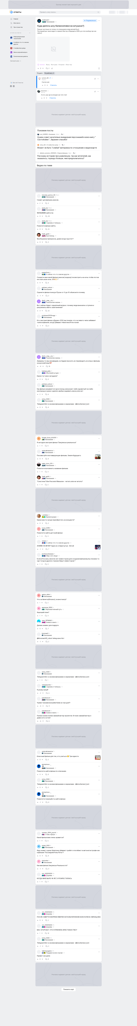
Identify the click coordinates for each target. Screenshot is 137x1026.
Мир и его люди (52, 553)
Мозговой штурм (52, 371)
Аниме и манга (51, 620)
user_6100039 (44, 132)
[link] (68, 197)
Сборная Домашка (62, 151)
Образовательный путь (53, 607)
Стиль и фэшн (50, 832)
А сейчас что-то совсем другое (57, 272)
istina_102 (42, 142)
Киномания (50, 22)
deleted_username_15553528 (48, 151)
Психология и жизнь (53, 300)
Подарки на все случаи (54, 950)
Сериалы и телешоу (53, 221)
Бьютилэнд (50, 233)
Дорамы (49, 873)
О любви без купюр (52, 142)
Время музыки (51, 515)
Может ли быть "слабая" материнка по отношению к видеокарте (67, 146)
